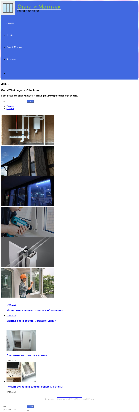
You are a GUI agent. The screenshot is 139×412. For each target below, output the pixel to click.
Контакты (11, 59)
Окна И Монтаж (14, 47)
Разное (91, 399)
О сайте (10, 35)
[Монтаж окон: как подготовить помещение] (69, 283)
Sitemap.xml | (82, 399)
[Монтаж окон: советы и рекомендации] (69, 130)
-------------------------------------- (69, 396)
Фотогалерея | (63, 399)
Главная (10, 23)
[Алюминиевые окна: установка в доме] (69, 161)
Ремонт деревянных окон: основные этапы (35, 386)
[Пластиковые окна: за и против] (72, 340)
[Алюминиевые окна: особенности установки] (69, 252)
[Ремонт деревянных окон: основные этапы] (72, 372)
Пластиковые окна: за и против (27, 355)
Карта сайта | (51, 399)
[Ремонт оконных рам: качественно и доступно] (69, 222)
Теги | (73, 399)
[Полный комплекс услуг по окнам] (69, 191)
